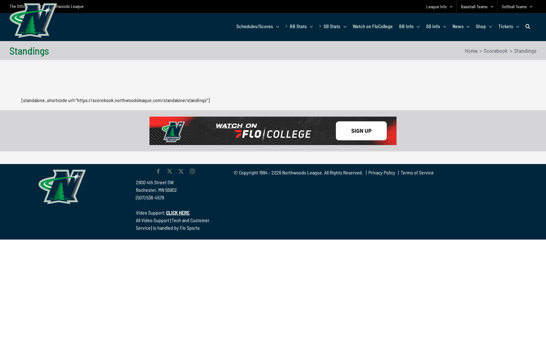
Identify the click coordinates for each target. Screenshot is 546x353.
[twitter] (169, 171)
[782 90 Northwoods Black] (273, 119)
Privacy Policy (381, 172)
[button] (527, 26)
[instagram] (192, 171)
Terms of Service (417, 172)
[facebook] (158, 171)
